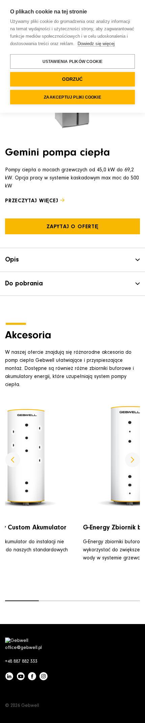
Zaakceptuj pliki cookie (72, 97)
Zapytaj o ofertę (72, 227)
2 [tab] (55, 600)
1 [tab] (22, 600)
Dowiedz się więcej (96, 43)
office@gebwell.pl (23, 648)
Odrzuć (72, 79)
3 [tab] (89, 600)
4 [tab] (123, 600)
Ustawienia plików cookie (72, 61)
